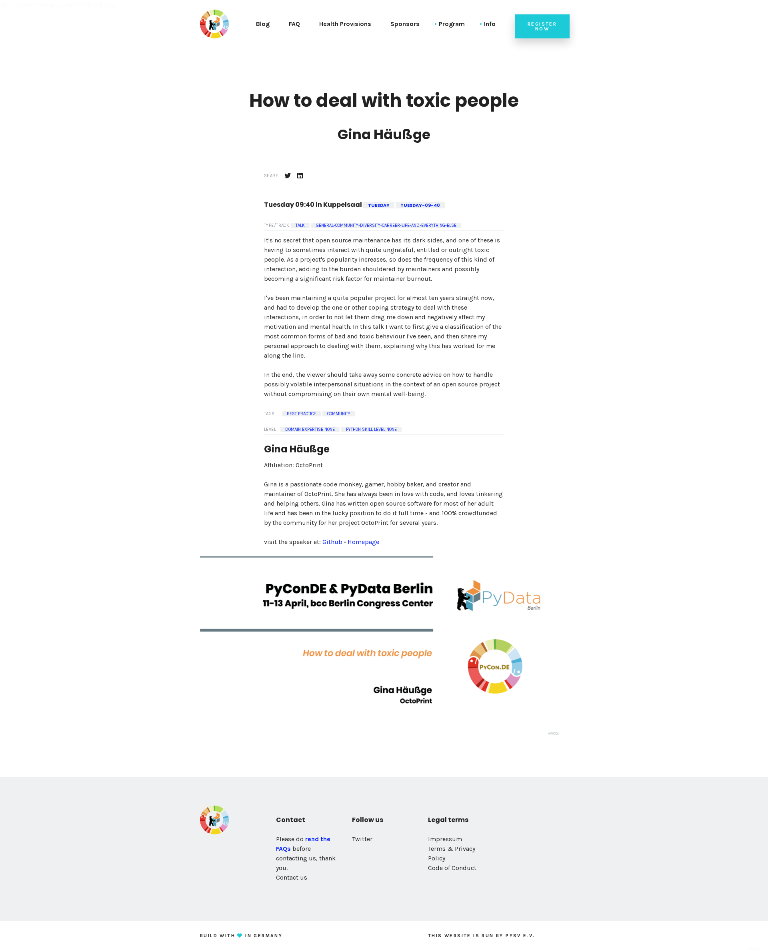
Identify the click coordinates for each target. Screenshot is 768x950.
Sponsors (405, 24)
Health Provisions (345, 24)
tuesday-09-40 (420, 205)
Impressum (445, 839)
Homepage (363, 542)
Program (452, 24)
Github (332, 542)
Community (338, 413)
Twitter (362, 839)
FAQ (294, 24)
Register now (542, 26)
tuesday (379, 205)
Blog (263, 24)
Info (490, 24)
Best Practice (301, 413)
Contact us (291, 877)
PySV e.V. (520, 935)
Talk (300, 225)
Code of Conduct (452, 868)
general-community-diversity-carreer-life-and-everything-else (386, 225)
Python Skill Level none (371, 429)
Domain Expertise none (310, 429)
